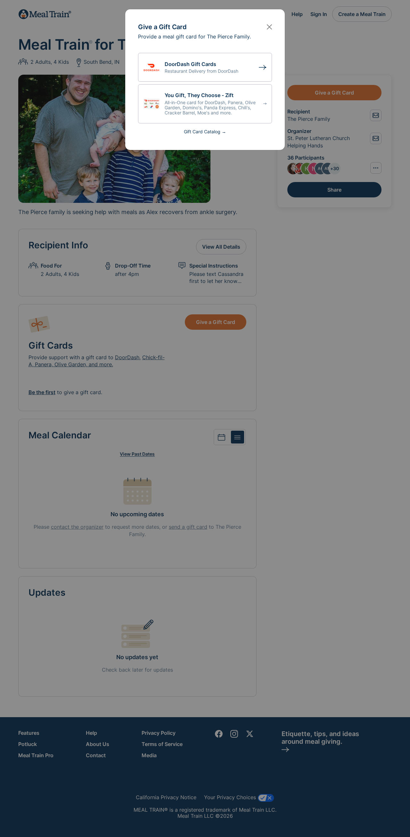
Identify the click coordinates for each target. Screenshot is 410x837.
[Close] (269, 27)
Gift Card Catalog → (205, 131)
